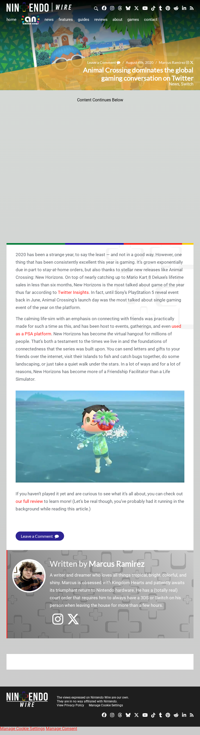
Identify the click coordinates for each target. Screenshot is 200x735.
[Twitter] (136, 7)
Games (133, 19)
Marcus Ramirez (172, 62)
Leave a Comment (102, 62)
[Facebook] (104, 7)
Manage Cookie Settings (106, 705)
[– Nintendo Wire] (39, 7)
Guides (83, 19)
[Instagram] (112, 7)
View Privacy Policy (70, 705)
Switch (187, 84)
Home (11, 19)
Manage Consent (61, 728)
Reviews (101, 19)
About (117, 19)
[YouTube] (145, 7)
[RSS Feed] (191, 7)
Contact (150, 19)
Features (66, 19)
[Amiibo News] (30, 19)
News (49, 19)
